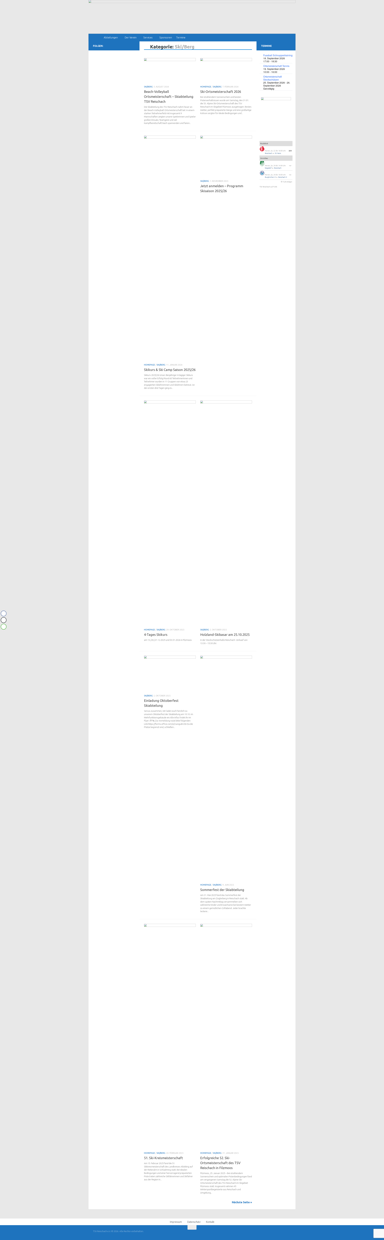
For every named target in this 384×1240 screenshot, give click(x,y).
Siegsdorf (268, 168)
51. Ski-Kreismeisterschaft (163, 1158)
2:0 (290, 151)
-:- (290, 165)
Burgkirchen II (270, 177)
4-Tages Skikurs (155, 634)
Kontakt (210, 1222)
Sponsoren (165, 37)
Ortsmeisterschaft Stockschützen (272, 78)
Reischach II (282, 177)
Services (148, 37)
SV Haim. (278, 153)
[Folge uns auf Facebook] (128, 46)
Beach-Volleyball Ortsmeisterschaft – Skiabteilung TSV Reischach (168, 96)
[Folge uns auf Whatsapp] (133, 46)
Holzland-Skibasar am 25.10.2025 (225, 634)
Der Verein (130, 37)
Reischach (268, 153)
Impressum (176, 1222)
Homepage (205, 86)
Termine (180, 37)
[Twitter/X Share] (3, 620)
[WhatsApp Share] (3, 627)
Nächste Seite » (242, 1202)
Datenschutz (194, 1222)
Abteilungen (111, 37)
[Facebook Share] (3, 613)
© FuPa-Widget (286, 182)
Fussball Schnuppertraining (277, 55)
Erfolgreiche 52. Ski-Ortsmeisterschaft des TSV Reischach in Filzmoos (220, 1163)
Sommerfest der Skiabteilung (222, 890)
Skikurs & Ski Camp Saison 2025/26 (170, 370)
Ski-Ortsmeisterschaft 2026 (220, 91)
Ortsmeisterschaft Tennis (276, 66)
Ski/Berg (148, 86)
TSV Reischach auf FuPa (268, 187)
